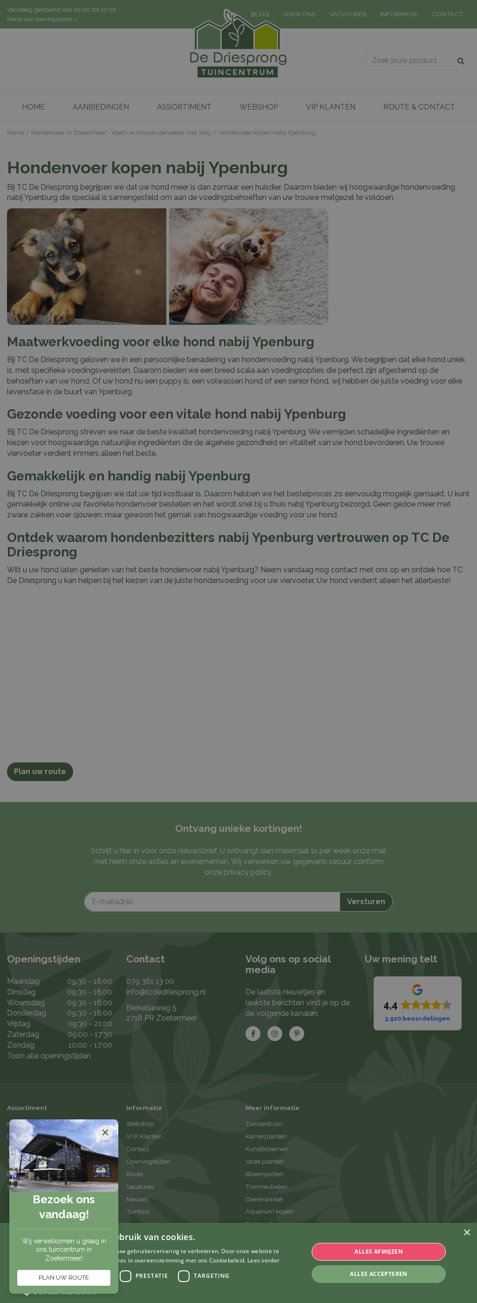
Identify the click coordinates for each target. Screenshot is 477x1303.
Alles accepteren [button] (378, 1274)
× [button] (466, 1232)
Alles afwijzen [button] (378, 1251)
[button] (161, 1291)
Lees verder (263, 1260)
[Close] (105, 1132)
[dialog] (238, 1263)
